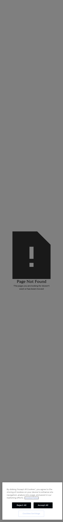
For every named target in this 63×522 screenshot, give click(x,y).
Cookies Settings (31, 514)
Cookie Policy (31, 498)
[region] (32, 501)
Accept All (43, 505)
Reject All (21, 505)
